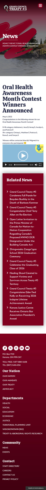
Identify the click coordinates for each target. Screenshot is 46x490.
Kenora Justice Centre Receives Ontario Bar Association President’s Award (22, 313)
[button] (23, 156)
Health (6, 403)
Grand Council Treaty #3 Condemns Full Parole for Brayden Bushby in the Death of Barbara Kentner (24, 197)
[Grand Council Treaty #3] (15, 8)
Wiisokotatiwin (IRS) (13, 429)
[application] (23, 155)
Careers (7, 470)
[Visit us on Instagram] (16, 348)
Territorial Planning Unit (17, 425)
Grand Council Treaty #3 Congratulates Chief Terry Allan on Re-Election (23, 211)
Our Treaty (9, 384)
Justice (6, 420)
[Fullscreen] (40, 164)
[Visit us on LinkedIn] (21, 348)
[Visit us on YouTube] (27, 348)
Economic (8, 416)
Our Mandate (10, 380)
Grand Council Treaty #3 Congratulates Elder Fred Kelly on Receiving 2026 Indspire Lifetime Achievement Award (23, 295)
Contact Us (9, 475)
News (12, 43)
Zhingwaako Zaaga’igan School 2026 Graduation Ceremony (23, 253)
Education (8, 412)
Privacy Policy (10, 479)
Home (5, 43)
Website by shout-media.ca (35, 488)
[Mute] (36, 164)
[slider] (21, 164)
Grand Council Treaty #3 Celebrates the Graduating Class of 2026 (24, 265)
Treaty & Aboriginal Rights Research (22, 433)
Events (6, 452)
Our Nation (9, 376)
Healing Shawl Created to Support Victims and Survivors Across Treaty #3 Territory (24, 278)
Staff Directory (11, 466)
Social (6, 407)
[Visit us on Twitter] (10, 348)
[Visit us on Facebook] (5, 348)
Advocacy (8, 389)
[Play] (6, 164)
